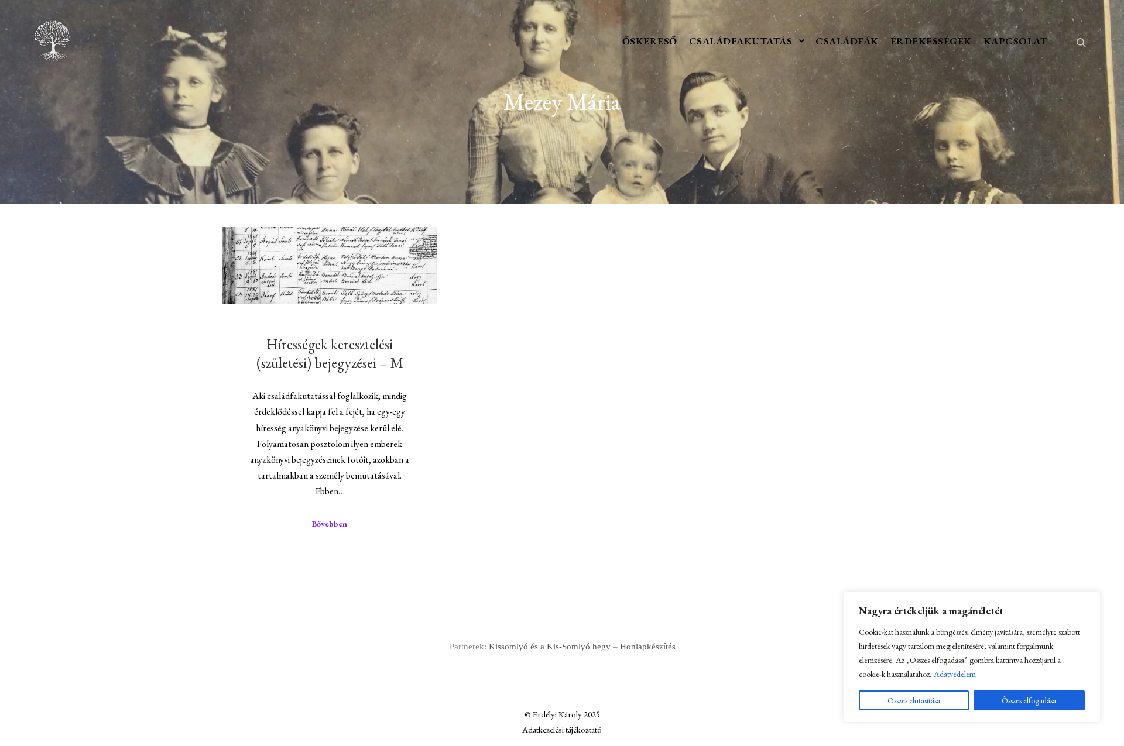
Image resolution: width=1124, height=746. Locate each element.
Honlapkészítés (648, 646)
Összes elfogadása (1029, 700)
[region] (972, 657)
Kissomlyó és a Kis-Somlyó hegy (550, 646)
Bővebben (329, 523)
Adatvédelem (955, 674)
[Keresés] (1081, 41)
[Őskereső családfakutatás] (52, 41)
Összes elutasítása (913, 700)
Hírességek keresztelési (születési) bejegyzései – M (329, 354)
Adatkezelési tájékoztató (562, 729)
